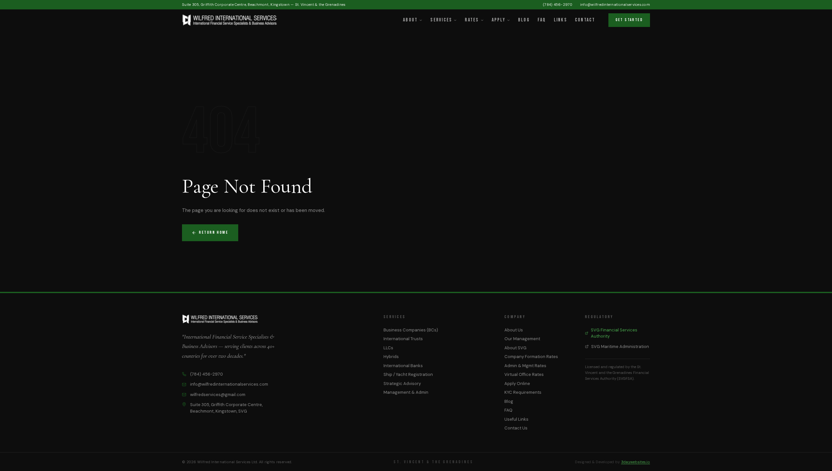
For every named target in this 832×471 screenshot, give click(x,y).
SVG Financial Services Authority (614, 333)
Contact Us (515, 428)
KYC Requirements (522, 392)
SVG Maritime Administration (620, 346)
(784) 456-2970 (557, 4)
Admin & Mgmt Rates (525, 365)
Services (441, 20)
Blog (524, 20)
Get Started (629, 20)
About (410, 20)
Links (560, 20)
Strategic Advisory (402, 383)
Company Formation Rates (531, 356)
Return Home (213, 232)
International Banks (403, 365)
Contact (585, 20)
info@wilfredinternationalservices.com (615, 4)
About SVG (515, 348)
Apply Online (517, 383)
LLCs (388, 348)
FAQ (542, 20)
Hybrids (391, 356)
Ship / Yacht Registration (408, 374)
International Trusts (403, 338)
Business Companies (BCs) (411, 330)
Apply (498, 20)
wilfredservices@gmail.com (217, 394)
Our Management (522, 338)
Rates (472, 20)
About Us (513, 330)
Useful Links (516, 419)
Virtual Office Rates (524, 374)
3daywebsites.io (635, 462)
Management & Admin (406, 392)
